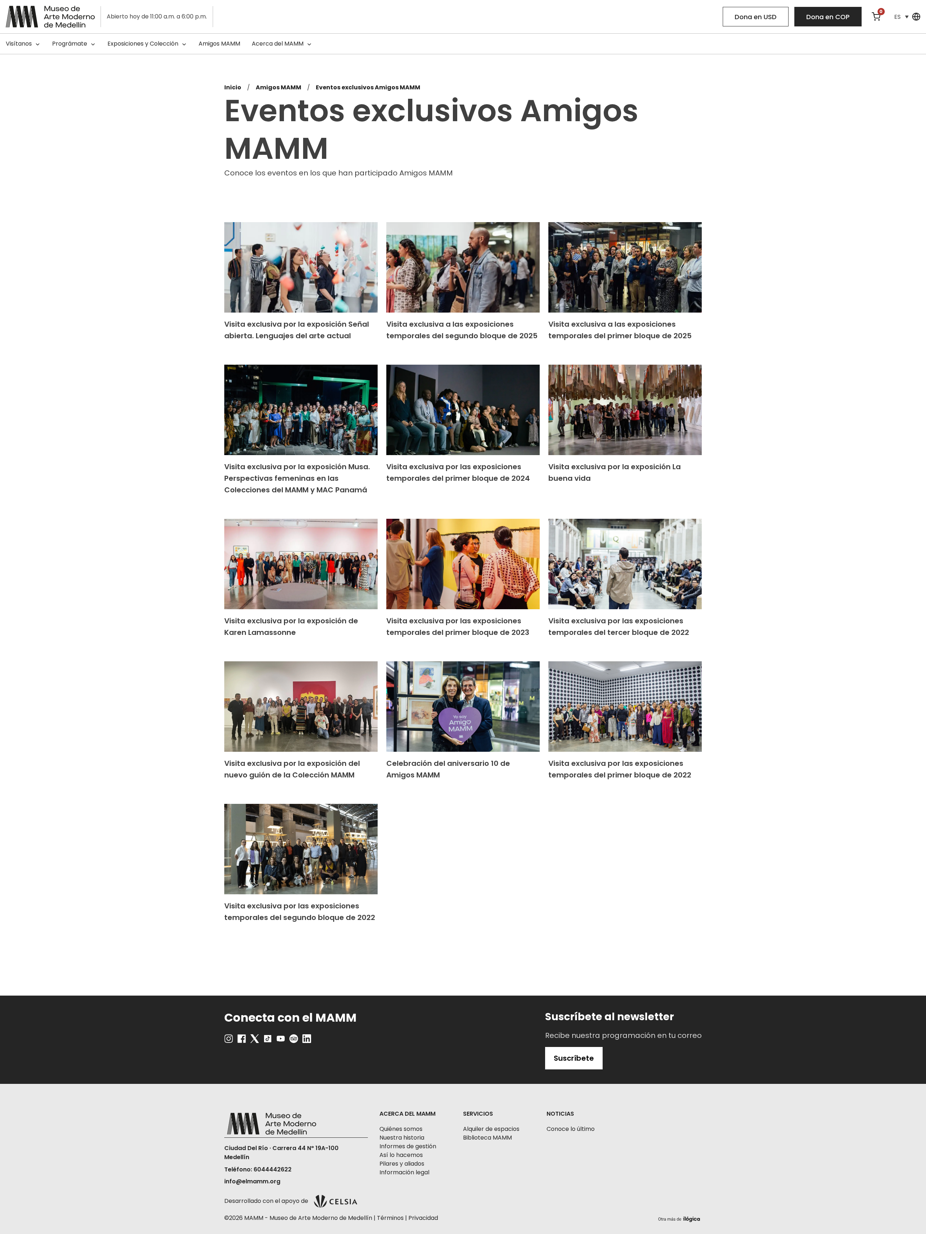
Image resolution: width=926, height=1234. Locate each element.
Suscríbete (574, 1058)
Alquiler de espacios (491, 1129)
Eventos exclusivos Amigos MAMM (368, 87)
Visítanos (19, 43)
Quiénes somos (400, 1129)
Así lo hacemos (401, 1155)
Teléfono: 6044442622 (258, 1169)
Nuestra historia (401, 1137)
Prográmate (69, 43)
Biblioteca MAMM (487, 1137)
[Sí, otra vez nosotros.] (680, 1218)
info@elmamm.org (252, 1181)
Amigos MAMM (219, 43)
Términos (390, 1218)
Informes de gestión (407, 1146)
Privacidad (423, 1218)
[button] (901, 17)
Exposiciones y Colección (142, 43)
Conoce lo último (571, 1129)
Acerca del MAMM (277, 43)
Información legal (404, 1172)
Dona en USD (756, 16)
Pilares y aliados (401, 1163)
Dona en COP (828, 16)
